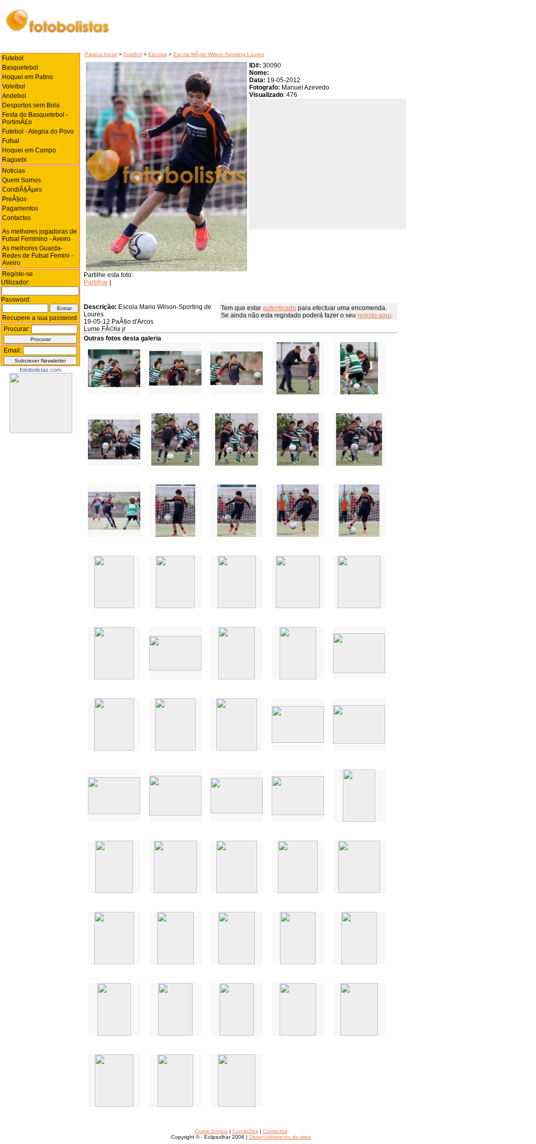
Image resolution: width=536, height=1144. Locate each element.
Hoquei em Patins (27, 77)
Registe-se (17, 274)
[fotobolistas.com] (40, 431)
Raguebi (14, 159)
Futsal (10, 141)
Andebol (14, 96)
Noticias (13, 170)
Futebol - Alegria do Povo (38, 131)
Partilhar (96, 282)
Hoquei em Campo (29, 150)
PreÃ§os (14, 199)
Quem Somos (21, 180)
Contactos (16, 218)
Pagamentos (20, 208)
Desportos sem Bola (31, 105)
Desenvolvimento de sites (280, 1137)
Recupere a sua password (39, 318)
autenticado (279, 308)
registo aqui (374, 315)
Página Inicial (101, 54)
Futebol (133, 54)
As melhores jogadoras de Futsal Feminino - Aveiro (39, 235)
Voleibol (13, 86)
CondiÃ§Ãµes (22, 189)
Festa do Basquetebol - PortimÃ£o (35, 118)
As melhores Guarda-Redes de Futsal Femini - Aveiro (37, 256)
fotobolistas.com (40, 370)
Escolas (157, 54)
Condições (245, 1131)
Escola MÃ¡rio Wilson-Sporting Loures (218, 54)
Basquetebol (20, 67)
